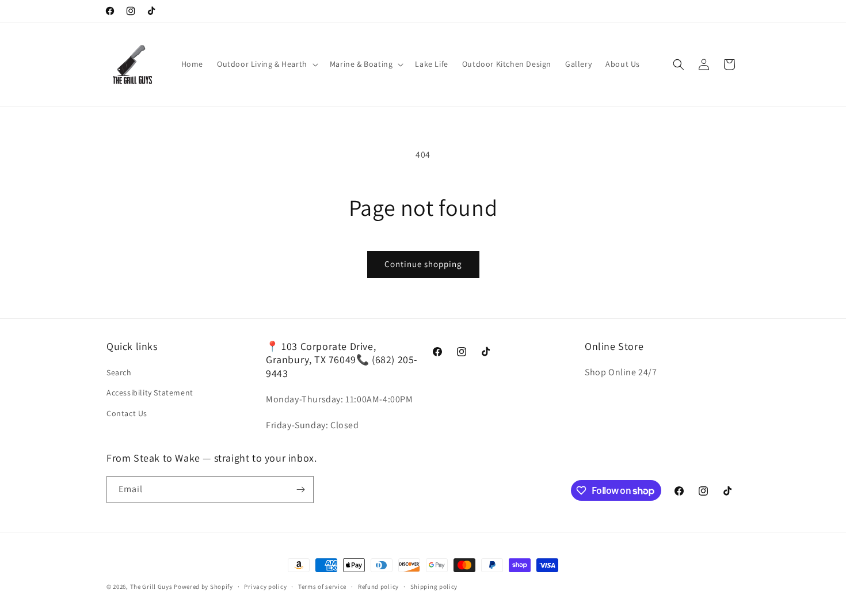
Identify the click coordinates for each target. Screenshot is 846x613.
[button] (266, 64)
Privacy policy (265, 586)
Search (119, 372)
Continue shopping (423, 263)
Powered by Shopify (203, 586)
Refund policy (378, 586)
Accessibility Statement (149, 392)
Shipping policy (434, 586)
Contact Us (126, 413)
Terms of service (322, 586)
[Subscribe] (300, 489)
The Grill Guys (151, 586)
